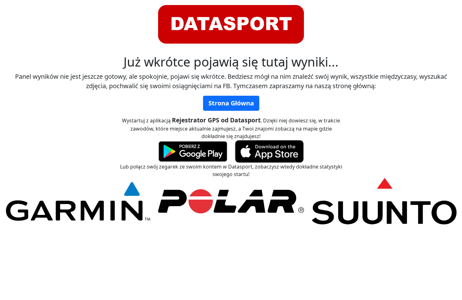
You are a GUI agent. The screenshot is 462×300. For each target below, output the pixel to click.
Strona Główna (231, 103)
